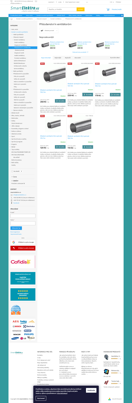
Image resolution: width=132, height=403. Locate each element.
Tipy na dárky (15, 149)
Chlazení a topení (18, 37)
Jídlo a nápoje (15, 126)
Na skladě (18, 171)
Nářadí (13, 147)
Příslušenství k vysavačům (21, 74)
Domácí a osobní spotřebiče (19, 32)
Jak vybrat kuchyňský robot (67, 355)
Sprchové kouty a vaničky (18, 139)
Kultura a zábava (16, 131)
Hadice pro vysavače (20, 84)
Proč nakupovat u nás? (72, 2)
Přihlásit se (16, 228)
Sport (13, 136)
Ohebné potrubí (19, 50)
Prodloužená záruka (43, 384)
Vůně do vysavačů (19, 100)
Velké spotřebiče (18, 35)
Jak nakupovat (41, 365)
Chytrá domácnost (16, 123)
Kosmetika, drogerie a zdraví (19, 129)
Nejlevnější (58, 58)
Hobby (13, 121)
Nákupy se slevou (86, 367)
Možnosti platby (42, 375)
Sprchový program (16, 142)
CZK (111, 2)
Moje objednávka (42, 363)
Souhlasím (91, 390)
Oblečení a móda (16, 134)
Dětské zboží (15, 113)
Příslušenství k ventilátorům (22, 48)
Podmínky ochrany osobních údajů (45, 381)
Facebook (16, 203)
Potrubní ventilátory (20, 58)
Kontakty (51, 2)
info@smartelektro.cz (19, 195)
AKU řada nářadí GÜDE (17, 155)
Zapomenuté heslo (15, 234)
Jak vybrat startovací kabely (89, 355)
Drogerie (14, 144)
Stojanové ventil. (19, 53)
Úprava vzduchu (18, 110)
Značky (13, 165)
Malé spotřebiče (18, 71)
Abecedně (78, 58)
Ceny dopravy (41, 373)
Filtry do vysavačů (19, 76)
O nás (59, 2)
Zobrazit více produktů (79, 52)
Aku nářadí (16, 157)
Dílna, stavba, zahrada (17, 116)
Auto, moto (14, 29)
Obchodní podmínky (43, 368)
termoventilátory (19, 69)
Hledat (80, 9)
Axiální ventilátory (19, 56)
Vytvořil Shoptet (117, 399)
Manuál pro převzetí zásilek (45, 370)
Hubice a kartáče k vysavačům (22, 82)
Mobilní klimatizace (19, 63)
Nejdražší (68, 58)
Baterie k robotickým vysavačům (23, 108)
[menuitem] (16, 15)
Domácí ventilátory (19, 40)
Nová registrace (15, 232)
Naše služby (14, 163)
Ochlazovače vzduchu (20, 66)
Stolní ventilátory (19, 42)
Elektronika (14, 118)
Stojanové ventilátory (20, 45)
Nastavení (41, 398)
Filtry (15, 87)
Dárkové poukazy (16, 160)
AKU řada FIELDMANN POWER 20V (20, 152)
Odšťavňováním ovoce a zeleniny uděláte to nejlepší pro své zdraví (67, 368)
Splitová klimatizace (20, 61)
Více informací (62, 393)
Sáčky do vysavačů (19, 79)
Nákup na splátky (42, 378)
